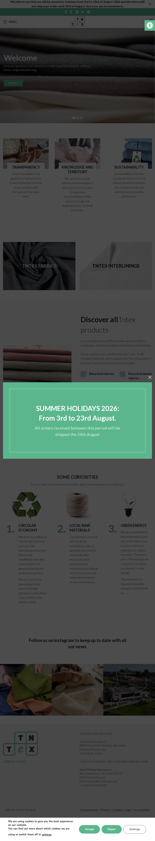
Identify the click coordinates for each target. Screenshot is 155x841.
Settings (134, 829)
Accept (89, 829)
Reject (112, 829)
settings (46, 835)
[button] (150, 25)
